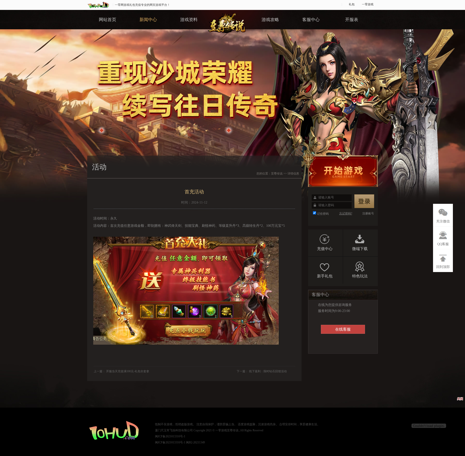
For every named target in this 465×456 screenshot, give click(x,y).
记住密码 (323, 213)
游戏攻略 (270, 19)
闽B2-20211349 (195, 442)
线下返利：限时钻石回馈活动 (268, 371)
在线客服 (343, 329)
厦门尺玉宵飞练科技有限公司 (174, 430)
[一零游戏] (98, 4)
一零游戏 (367, 4)
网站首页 (107, 19)
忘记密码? (345, 213)
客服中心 (311, 19)
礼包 (352, 4)
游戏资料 (189, 19)
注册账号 (368, 213)
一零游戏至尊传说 (227, 430)
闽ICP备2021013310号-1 (170, 436)
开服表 (351, 19)
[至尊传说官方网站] (226, 26)
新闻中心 (148, 19)
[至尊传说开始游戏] (341, 169)
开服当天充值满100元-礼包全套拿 (127, 371)
